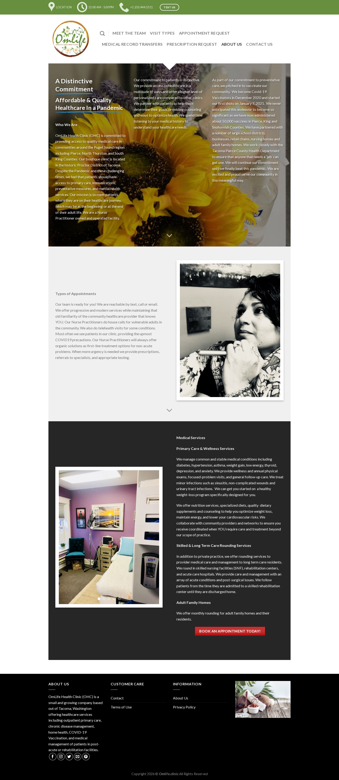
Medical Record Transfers (132, 44)
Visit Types (162, 33)
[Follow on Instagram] (61, 756)
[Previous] (66, 537)
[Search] (102, 33)
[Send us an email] (77, 756)
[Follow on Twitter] (69, 756)
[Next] (151, 537)
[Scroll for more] (169, 236)
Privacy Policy (184, 707)
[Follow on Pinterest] (86, 756)
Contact (117, 698)
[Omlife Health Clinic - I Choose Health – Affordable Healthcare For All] (70, 39)
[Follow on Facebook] (52, 756)
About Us (231, 44)
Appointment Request (204, 33)
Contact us (259, 44)
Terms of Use (121, 707)
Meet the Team (129, 33)
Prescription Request (192, 44)
